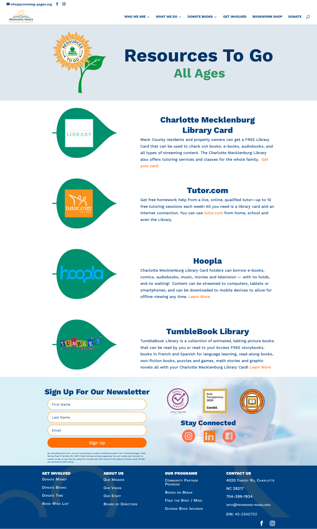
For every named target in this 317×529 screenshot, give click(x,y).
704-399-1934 (239, 496)
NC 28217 (235, 488)
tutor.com (213, 213)
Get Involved (234, 17)
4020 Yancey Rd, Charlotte (250, 480)
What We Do (166, 17)
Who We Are (135, 17)
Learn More (199, 296)
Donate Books (200, 17)
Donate (294, 17)
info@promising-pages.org (248, 504)
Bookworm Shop (267, 17)
